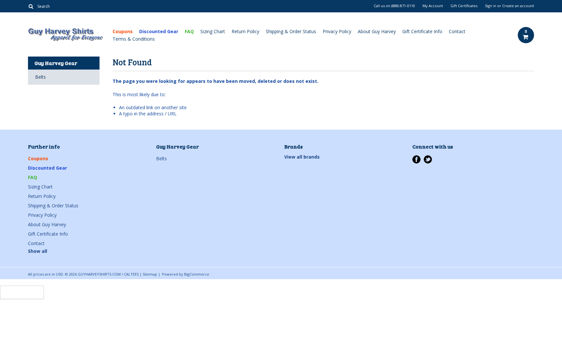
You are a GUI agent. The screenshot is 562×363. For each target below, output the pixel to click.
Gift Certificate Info (422, 31)
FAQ (189, 31)
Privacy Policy (337, 31)
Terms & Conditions (134, 39)
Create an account (518, 6)
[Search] (30, 6)
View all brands (302, 157)
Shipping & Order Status (291, 31)
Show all (37, 251)
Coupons (123, 31)
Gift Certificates (463, 6)
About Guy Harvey (377, 31)
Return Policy (245, 31)
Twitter (428, 159)
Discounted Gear (158, 31)
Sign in (490, 6)
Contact (457, 31)
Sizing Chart (212, 31)
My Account (432, 6)
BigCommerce (196, 274)
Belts (40, 77)
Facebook (416, 159)
